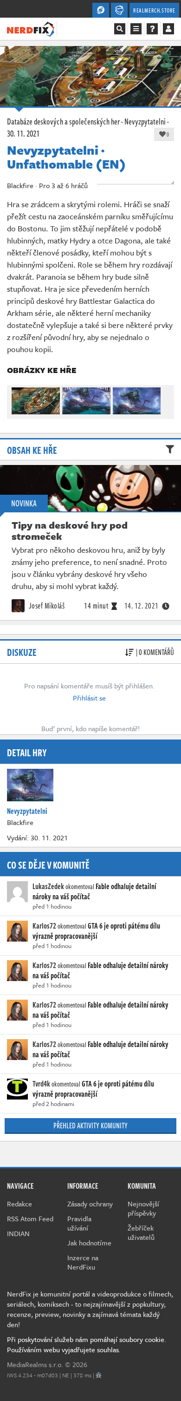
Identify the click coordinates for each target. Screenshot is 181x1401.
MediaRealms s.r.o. (35, 1364)
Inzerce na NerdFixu (82, 1262)
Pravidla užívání (79, 1223)
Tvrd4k (41, 1083)
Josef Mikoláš (46, 605)
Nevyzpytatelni (145, 121)
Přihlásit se (89, 698)
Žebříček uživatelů (141, 1232)
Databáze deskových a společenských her (63, 121)
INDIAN (18, 1233)
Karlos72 (44, 925)
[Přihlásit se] (168, 28)
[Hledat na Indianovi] (119, 28)
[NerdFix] (30, 28)
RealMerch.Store (154, 10)
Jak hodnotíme (89, 1242)
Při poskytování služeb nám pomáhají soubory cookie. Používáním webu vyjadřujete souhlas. (86, 1344)
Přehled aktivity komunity (90, 1125)
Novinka (24, 503)
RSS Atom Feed (30, 1218)
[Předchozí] (18, 398)
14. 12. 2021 (141, 605)
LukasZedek (48, 886)
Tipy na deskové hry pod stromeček (70, 530)
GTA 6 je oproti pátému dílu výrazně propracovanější (96, 931)
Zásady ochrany (90, 1203)
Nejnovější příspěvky (143, 1208)
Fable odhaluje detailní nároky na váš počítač (100, 970)
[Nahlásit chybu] (99, 1375)
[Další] (162, 398)
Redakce (19, 1203)
